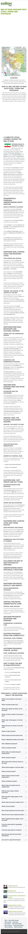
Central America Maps (18, 925)
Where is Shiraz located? (9, 757)
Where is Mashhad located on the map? (13, 739)
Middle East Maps (18, 927)
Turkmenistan (11, 153)
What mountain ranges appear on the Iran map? (12, 797)
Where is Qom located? (8, 806)
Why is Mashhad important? (9, 743)
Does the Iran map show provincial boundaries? (11, 834)
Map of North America (14, 920)
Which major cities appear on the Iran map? (12, 720)
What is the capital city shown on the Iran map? (12, 709)
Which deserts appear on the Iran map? (13, 767)
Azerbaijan (18, 154)
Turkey (14, 154)
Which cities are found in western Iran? (13, 802)
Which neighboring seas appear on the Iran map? (12, 819)
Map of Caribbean (9, 927)
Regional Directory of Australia (15, 911)
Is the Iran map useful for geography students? (12, 825)
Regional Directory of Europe (14, 905)
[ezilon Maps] (14, 4)
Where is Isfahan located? (9, 748)
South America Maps (17, 923)
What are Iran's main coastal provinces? (13, 814)
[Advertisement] (14, 30)
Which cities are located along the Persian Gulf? (11, 752)
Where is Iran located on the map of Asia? (12, 699)
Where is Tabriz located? (8, 731)
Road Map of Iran (12, 890)
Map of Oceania (8, 925)
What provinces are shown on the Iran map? (12, 726)
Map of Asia (15, 922)
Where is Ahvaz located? (9, 771)
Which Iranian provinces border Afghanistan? (10, 776)
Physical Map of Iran (13, 885)
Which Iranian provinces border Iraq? (12, 735)
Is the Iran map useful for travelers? (12, 830)
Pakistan (6, 154)
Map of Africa (8, 923)
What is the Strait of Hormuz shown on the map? (12, 762)
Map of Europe (8, 922)
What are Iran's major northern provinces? (10, 791)
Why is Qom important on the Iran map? (13, 810)
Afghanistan (17, 153)
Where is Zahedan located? (9, 781)
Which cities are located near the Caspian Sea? (11, 786)
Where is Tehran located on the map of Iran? (12, 715)
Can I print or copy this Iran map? (11, 840)
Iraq (6, 153)
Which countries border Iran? (10, 704)
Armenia (5, 156)
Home (6, 920)
